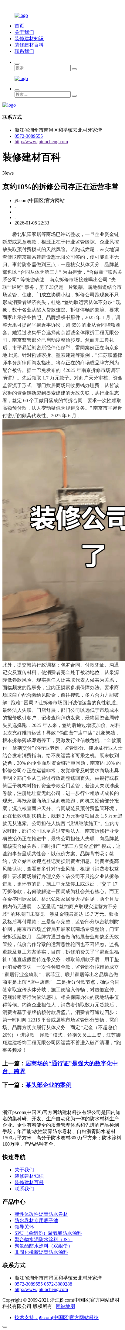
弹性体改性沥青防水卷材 (41, 1214)
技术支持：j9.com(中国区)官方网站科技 (57, 1317)
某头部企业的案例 (48, 1085)
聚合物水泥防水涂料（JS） (44, 1239)
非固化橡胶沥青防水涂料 (41, 1252)
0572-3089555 (29, 136)
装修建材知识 (29, 38)
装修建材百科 (29, 44)
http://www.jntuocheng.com (41, 141)
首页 (19, 25)
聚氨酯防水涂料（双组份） (44, 1245)
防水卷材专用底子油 (36, 1220)
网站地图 (65, 1306)
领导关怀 (24, 1226)
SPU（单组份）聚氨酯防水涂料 (48, 1233)
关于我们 (24, 32)
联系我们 (24, 51)
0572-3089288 (58, 1283)
